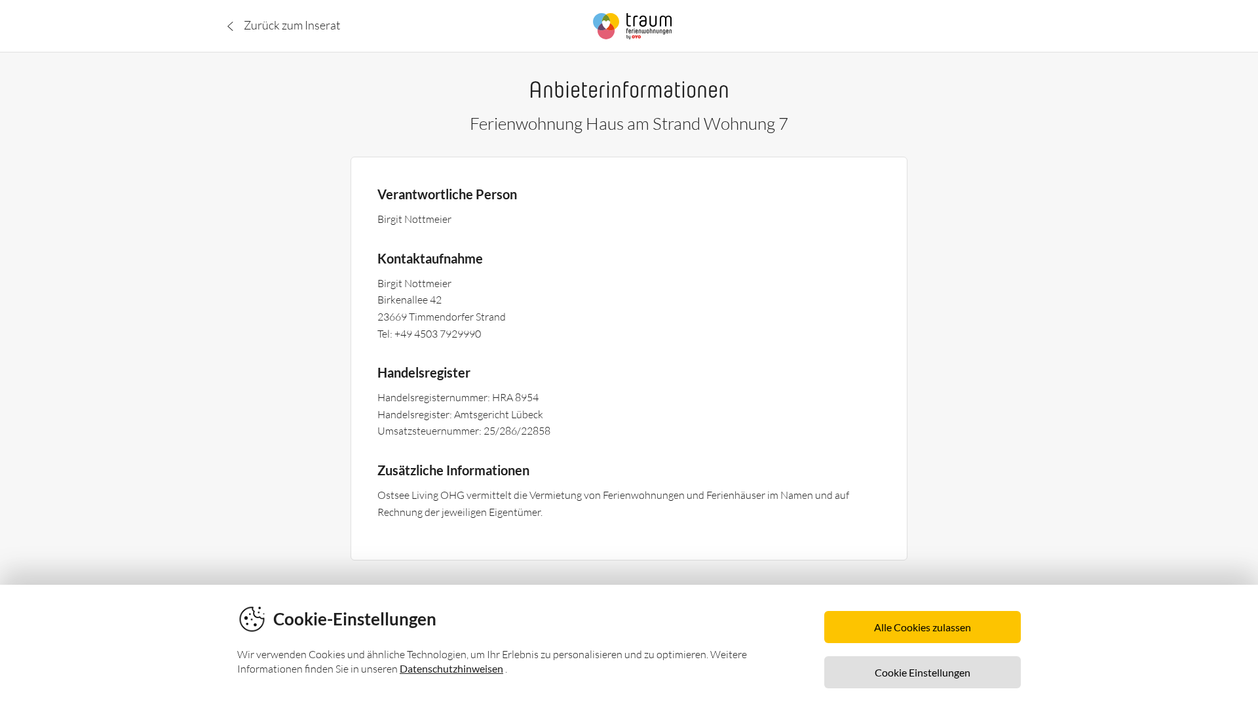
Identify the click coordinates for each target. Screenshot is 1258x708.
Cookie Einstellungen (922, 672)
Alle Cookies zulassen (922, 627)
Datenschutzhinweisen (451, 668)
